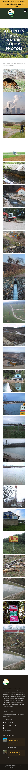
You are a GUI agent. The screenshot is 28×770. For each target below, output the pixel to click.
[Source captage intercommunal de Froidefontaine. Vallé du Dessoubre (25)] (14, 196)
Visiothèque (10, 63)
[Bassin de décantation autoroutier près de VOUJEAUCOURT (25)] (14, 335)
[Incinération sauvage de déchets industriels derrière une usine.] (14, 242)
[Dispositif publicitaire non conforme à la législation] (14, 520)
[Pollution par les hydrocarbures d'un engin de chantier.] (14, 219)
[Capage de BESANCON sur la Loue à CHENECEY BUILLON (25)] (14, 381)
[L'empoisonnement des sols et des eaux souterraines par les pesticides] (14, 150)
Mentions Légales (14, 768)
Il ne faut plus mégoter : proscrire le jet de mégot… (15, 753)
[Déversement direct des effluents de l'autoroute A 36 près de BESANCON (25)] (14, 288)
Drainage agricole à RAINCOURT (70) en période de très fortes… (16, 742)
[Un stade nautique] (14, 450)
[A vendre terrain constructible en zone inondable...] (14, 427)
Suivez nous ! (8, 727)
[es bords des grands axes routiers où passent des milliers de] (14, 635)
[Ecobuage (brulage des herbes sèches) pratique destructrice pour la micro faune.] (14, 265)
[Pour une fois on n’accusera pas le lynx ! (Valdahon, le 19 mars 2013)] (14, 80)
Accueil (4, 63)
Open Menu (25, 10)
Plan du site (8, 730)
